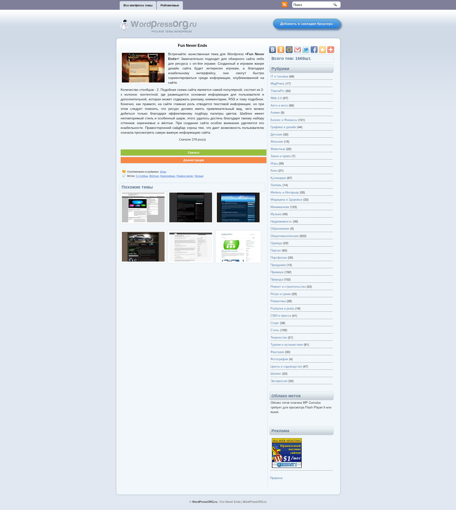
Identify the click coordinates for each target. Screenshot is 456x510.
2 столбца (142, 176)
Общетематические (285, 235)
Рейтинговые (170, 5)
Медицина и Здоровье (286, 199)
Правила (276, 478)
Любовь (276, 185)
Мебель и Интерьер (285, 192)
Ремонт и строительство (288, 286)
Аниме (275, 112)
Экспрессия (279, 381)
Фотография (279, 359)
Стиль (275, 330)
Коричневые (167, 176)
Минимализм (280, 206)
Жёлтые (154, 176)
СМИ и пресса (281, 315)
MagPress (278, 83)
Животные (278, 148)
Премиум (277, 272)
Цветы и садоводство (286, 366)
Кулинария (278, 177)
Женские (277, 141)
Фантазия (277, 352)
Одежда (276, 243)
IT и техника (279, 76)
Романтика (278, 301)
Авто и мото (279, 105)
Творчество (279, 337)
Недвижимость (281, 221)
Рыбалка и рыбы (282, 308)
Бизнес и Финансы (284, 119)
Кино (274, 170)
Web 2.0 (276, 98)
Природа (277, 279)
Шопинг (276, 373)
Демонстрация (193, 160)
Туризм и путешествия (287, 344)
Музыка (276, 214)
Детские (276, 134)
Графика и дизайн (283, 127)
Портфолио (279, 257)
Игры (163, 171)
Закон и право (281, 156)
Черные (199, 176)
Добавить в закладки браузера (306, 23)
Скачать (194, 152)
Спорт (275, 323)
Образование (280, 228)
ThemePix (278, 90)
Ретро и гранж (281, 293)
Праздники (278, 264)
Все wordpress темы (138, 5)
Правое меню (184, 176)
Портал (276, 250)
